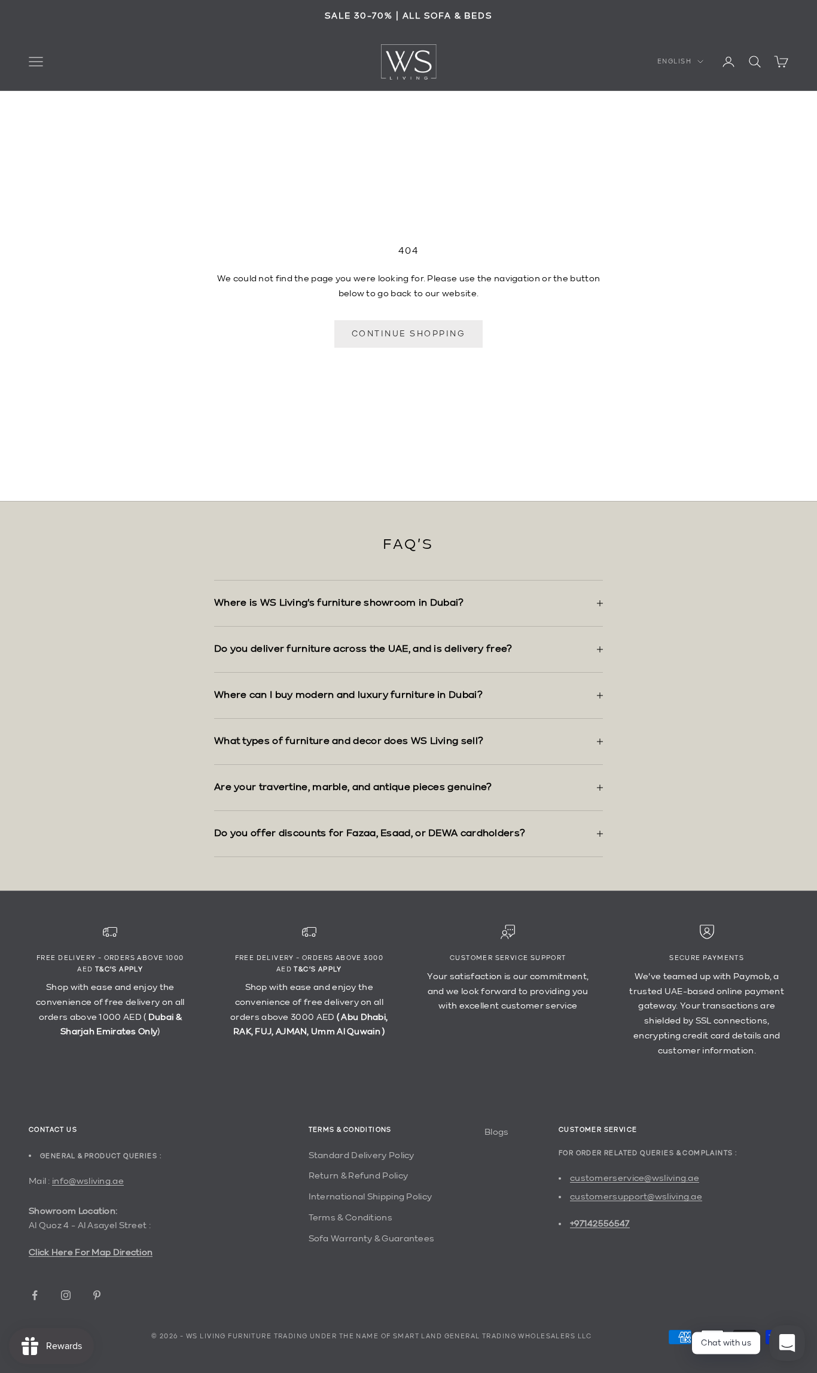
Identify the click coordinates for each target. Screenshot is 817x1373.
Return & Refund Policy (358, 1175)
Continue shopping (409, 334)
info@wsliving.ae (88, 1181)
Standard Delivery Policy (361, 1155)
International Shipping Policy (370, 1196)
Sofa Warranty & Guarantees (372, 1238)
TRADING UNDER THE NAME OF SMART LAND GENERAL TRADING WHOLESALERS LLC (433, 1336)
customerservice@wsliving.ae (634, 1178)
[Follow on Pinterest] (97, 1295)
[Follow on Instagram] (66, 1295)
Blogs (496, 1132)
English (674, 61)
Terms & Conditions (350, 1217)
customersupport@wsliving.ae (636, 1196)
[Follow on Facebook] (35, 1295)
